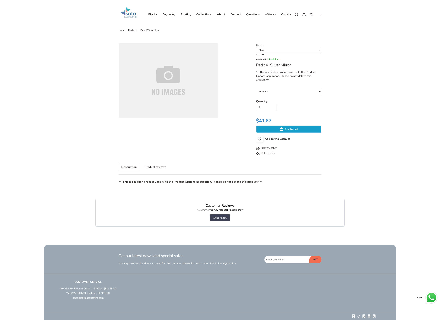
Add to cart (291, 129)
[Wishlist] (311, 14)
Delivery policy (268, 148)
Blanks (153, 14)
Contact (235, 14)
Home (121, 30)
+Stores (270, 14)
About (221, 14)
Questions (253, 14)
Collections (204, 14)
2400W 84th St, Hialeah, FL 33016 (88, 293)
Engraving (169, 14)
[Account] (304, 14)
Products (132, 30)
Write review (220, 217)
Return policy (267, 153)
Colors (259, 45)
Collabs (286, 14)
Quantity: (262, 101)
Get (315, 259)
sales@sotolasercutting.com (88, 298)
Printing (186, 14)
